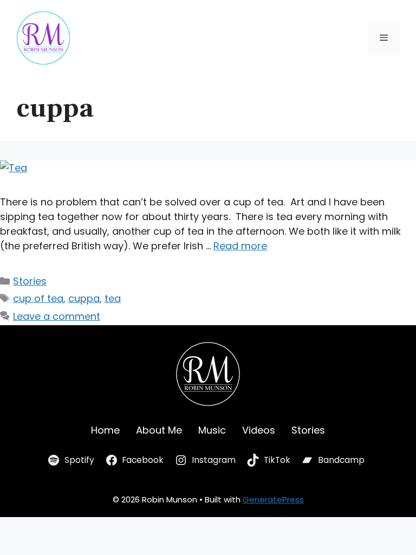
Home (105, 430)
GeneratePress (273, 499)
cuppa (84, 298)
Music (212, 430)
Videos (258, 430)
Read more (240, 246)
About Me (159, 430)
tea (113, 298)
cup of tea (38, 298)
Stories (30, 281)
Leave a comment (56, 316)
